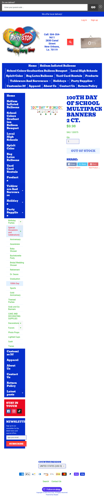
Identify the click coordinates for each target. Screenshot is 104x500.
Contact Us (67, 86)
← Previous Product (73, 168)
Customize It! (16, 86)
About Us (50, 86)
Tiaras (11, 346)
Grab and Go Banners (14, 308)
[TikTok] (19, 411)
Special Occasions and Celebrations (15, 231)
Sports (13, 288)
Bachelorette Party (15, 256)
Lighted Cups (14, 337)
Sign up (94, 20)
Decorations (15, 324)
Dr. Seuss (14, 274)
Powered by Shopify (52, 495)
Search (46, 481)
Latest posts (16, 393)
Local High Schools (84, 71)
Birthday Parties (15, 222)
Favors (15, 328)
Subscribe (16, 443)
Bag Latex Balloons (39, 76)
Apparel (34, 86)
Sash (10, 341)
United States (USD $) (51, 466)
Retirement (15, 270)
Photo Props (13, 332)
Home (32, 66)
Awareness (15, 244)
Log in (84, 20)
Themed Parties (12, 300)
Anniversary (15, 239)
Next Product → (94, 168)
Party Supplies (83, 81)
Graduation (15, 279)
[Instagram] (14, 411)
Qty (68, 137)
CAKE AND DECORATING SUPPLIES (14, 316)
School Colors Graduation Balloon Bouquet (37, 71)
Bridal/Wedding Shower (16, 263)
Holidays (61, 81)
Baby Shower (13, 249)
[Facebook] (8, 411)
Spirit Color (14, 76)
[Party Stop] (21, 42)
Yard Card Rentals (69, 76)
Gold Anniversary (15, 293)
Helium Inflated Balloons (58, 66)
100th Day (14, 283)
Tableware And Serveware (30, 81)
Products (91, 76)
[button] (100, 7)
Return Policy (87, 86)
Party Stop (51, 492)
